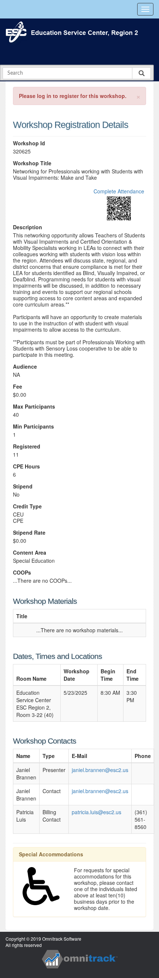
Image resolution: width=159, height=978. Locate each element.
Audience (25, 366)
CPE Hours (26, 466)
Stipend (23, 486)
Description (27, 227)
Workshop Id (29, 143)
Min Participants (33, 426)
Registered (26, 446)
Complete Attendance (119, 191)
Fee (17, 386)
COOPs (22, 572)
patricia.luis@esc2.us (96, 812)
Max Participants (34, 406)
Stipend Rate (29, 532)
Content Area (29, 552)
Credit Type (27, 506)
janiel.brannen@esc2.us (100, 770)
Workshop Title (32, 163)
